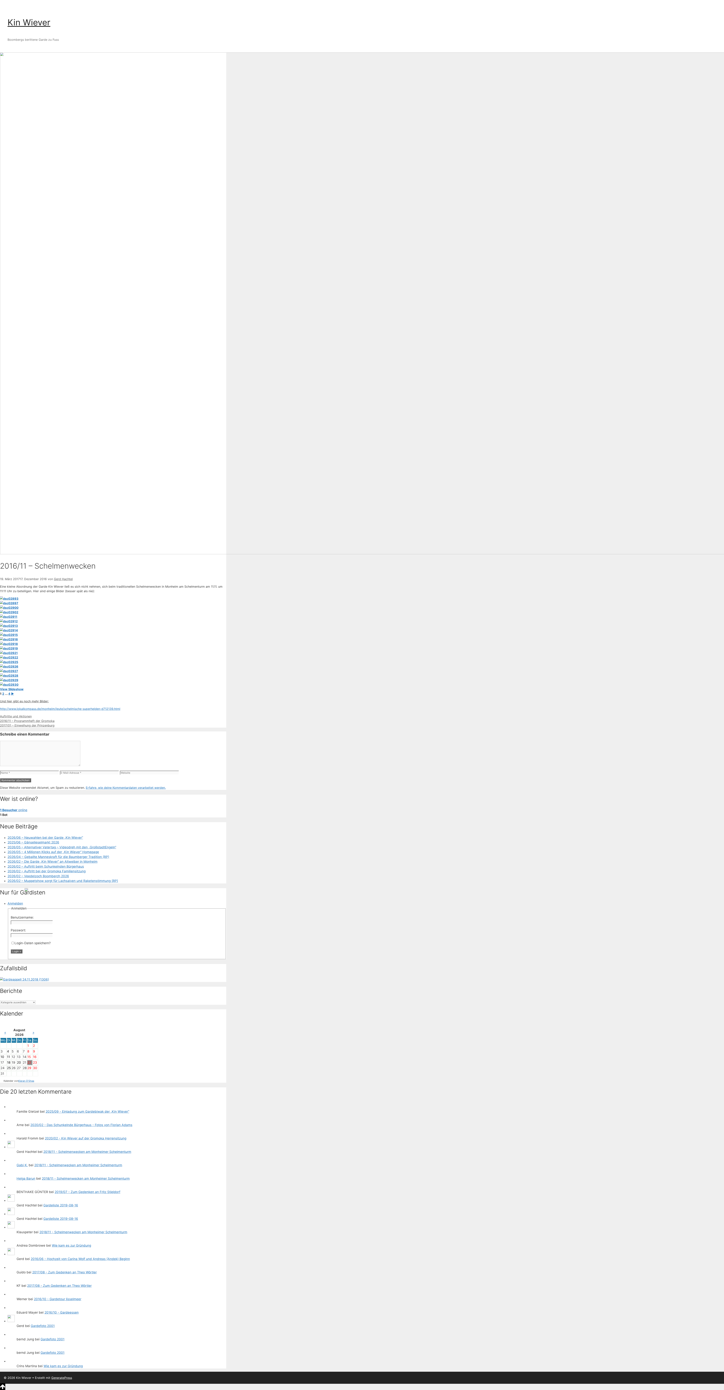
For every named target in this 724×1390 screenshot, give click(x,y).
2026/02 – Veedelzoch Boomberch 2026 (38, 876)
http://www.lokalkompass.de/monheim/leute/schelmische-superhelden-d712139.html (60, 709)
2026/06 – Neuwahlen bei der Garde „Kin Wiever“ (45, 838)
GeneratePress (61, 1378)
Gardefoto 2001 (43, 1326)
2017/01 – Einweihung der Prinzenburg (27, 725)
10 (2, 1057)
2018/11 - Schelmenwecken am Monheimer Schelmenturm (87, 1152)
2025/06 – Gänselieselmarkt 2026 (33, 842)
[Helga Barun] (11, 1174)
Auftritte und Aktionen (16, 716)
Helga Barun (26, 1178)
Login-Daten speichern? (33, 943)
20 (19, 1062)
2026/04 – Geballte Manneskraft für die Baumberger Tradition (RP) (58, 857)
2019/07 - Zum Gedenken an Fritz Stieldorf (87, 1192)
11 (8, 1057)
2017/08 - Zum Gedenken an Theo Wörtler (64, 1272)
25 (9, 1068)
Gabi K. (22, 1165)
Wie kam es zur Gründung (71, 1245)
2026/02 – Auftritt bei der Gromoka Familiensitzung (47, 871)
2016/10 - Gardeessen (61, 1312)
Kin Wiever (29, 22)
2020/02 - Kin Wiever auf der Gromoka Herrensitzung (85, 1138)
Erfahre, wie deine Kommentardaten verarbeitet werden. (126, 788)
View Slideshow (12, 689)
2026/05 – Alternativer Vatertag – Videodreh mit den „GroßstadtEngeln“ (62, 847)
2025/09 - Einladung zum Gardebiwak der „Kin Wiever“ (87, 1111)
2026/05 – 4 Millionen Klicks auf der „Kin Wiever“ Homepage (53, 852)
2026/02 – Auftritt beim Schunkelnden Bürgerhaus (46, 866)
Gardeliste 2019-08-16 (60, 1205)
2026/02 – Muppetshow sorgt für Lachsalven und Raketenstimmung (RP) (63, 881)
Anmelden (15, 903)
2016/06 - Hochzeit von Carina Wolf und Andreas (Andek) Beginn (80, 1259)
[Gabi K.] (11, 1160)
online (13, 810)
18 (8, 1062)
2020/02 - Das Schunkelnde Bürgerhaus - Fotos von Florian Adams (81, 1125)
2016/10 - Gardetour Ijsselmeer (57, 1299)
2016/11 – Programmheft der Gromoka (27, 721)
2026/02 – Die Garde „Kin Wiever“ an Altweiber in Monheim (52, 861)
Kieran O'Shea (26, 1080)
